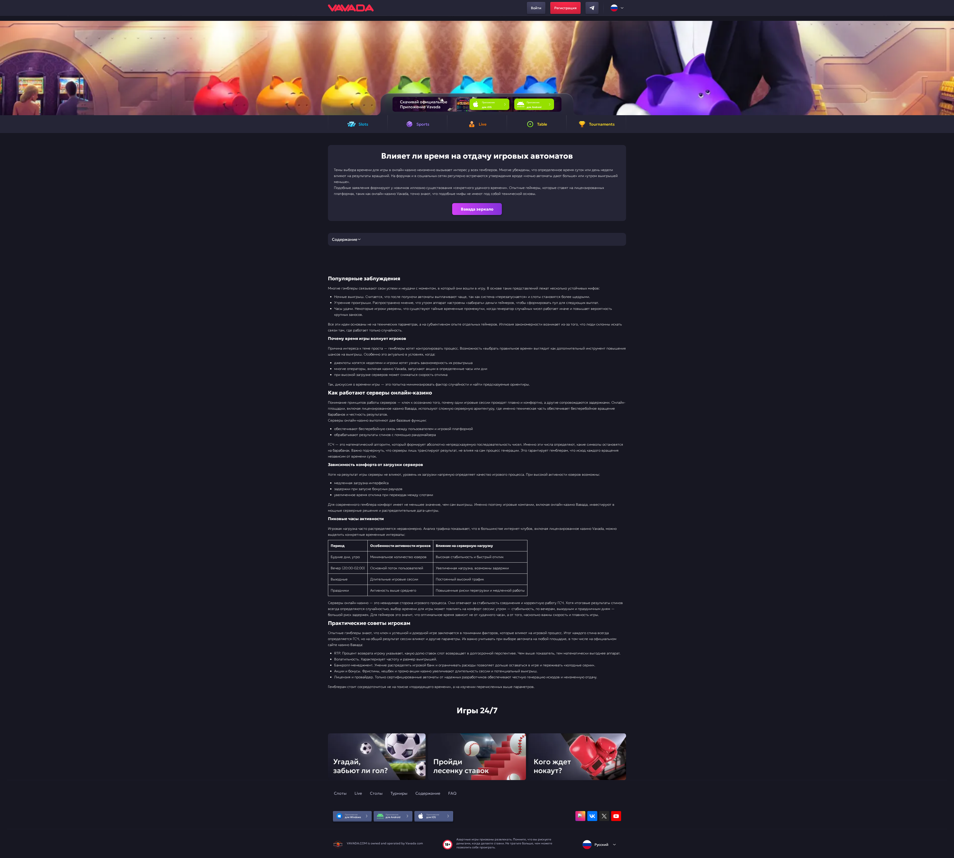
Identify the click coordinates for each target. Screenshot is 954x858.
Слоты (340, 793)
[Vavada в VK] (592, 816)
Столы (376, 793)
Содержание (427, 793)
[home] (351, 7)
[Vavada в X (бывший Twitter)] (604, 816)
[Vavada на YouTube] (616, 816)
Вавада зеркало (477, 209)
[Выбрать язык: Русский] (617, 8)
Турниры (399, 793)
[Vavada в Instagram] (580, 816)
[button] (948, 68)
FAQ (452, 793)
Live (358, 793)
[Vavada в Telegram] (592, 8)
